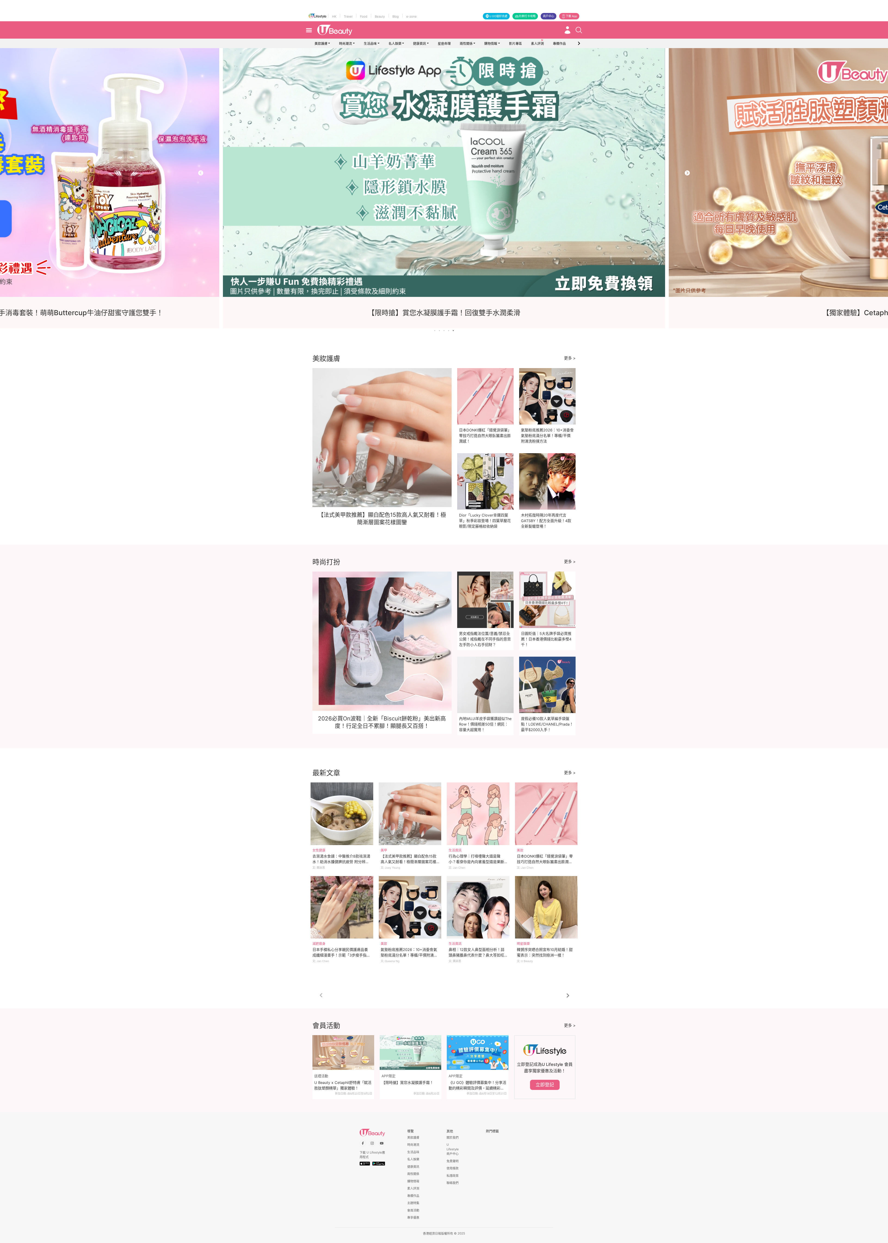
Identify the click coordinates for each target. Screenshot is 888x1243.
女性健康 (318, 850)
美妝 (520, 850)
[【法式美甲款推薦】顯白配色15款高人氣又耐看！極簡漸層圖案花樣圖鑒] (410, 813)
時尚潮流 (345, 43)
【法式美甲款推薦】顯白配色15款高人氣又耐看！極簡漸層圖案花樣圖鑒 (408, 862)
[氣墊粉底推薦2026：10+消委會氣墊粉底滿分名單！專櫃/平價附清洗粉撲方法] (410, 907)
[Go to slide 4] (448, 330)
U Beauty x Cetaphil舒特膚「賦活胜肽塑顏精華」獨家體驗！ (342, 1085)
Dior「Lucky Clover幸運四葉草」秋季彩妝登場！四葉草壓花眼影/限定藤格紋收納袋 (485, 521)
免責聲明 (453, 1161)
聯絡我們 (453, 1183)
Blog (395, 16)
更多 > (570, 358)
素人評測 (413, 1188)
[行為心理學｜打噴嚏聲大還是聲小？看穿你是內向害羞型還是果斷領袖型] (478, 813)
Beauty (380, 16)
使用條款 (453, 1168)
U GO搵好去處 (498, 16)
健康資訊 (419, 43)
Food (363, 16)
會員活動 (413, 1210)
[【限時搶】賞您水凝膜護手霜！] (410, 1052)
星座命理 (444, 43)
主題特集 (413, 1203)
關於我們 (453, 1137)
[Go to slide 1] (434, 330)
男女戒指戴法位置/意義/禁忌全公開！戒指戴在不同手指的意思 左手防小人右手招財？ (485, 639)
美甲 (384, 850)
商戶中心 (548, 16)
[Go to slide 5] (453, 330)
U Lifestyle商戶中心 (453, 1149)
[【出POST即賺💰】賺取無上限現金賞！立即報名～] (444, 172)
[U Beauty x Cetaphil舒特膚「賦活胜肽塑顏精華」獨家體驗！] (343, 1052)
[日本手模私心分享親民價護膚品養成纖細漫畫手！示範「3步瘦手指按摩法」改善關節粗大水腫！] (342, 907)
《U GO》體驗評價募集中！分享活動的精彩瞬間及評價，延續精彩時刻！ (477, 1085)
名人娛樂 (394, 43)
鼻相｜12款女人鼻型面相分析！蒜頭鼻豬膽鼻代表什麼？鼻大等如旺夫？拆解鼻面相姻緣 (476, 955)
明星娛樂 (523, 943)
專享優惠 (413, 1217)
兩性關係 (466, 43)
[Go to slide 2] (439, 330)
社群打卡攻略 (527, 16)
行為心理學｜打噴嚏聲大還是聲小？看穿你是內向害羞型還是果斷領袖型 (476, 862)
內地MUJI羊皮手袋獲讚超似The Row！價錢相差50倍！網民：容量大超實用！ (485, 724)
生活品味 (370, 43)
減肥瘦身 (318, 943)
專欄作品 (413, 1195)
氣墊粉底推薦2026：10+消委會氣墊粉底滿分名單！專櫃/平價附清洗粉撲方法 (547, 435)
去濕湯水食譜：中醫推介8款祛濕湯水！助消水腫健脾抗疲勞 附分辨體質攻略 (341, 862)
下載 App (571, 16)
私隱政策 (453, 1175)
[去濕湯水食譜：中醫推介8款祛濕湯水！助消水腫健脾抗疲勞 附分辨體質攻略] (342, 813)
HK (334, 16)
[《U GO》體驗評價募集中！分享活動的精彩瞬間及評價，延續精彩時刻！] (478, 1052)
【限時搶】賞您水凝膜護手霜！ (407, 1082)
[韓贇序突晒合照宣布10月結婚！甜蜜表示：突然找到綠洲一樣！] (546, 907)
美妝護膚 (320, 43)
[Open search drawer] (579, 30)
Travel (348, 16)
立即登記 (545, 1085)
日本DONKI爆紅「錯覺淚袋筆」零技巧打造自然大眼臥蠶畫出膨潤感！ (485, 435)
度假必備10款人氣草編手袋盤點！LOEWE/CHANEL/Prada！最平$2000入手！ (547, 724)
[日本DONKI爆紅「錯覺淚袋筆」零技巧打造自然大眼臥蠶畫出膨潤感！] (546, 813)
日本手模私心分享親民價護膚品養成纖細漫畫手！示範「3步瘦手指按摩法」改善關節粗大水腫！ (341, 955)
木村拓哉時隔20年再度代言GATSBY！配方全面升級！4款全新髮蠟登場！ (546, 521)
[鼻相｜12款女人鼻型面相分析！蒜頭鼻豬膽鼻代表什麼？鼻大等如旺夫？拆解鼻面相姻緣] (478, 907)
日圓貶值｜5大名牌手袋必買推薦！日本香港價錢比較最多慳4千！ (546, 639)
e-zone (411, 16)
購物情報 (490, 43)
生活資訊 (455, 850)
